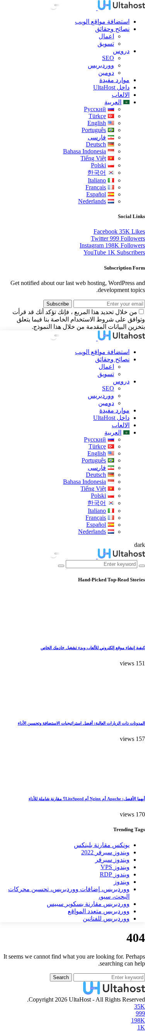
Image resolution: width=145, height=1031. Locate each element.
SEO (108, 58)
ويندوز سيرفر (112, 859)
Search (61, 977)
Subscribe (57, 304)
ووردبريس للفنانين (106, 918)
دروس (121, 51)
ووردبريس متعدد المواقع (99, 911)
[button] (139, 544)
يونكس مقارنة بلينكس (102, 845)
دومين (106, 72)
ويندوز (122, 881)
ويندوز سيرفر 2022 (105, 852)
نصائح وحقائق (112, 29)
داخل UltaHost (111, 87)
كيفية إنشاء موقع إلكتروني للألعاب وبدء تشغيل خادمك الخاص (93, 647)
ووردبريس (101, 65)
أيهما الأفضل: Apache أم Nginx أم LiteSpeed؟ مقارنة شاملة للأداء (87, 798)
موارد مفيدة (114, 80)
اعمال (106, 36)
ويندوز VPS (115, 867)
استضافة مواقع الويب (102, 21)
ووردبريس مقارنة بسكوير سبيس (88, 903)
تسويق (105, 43)
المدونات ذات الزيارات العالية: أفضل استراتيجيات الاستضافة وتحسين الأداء (81, 723)
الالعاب (121, 94)
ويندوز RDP (115, 874)
